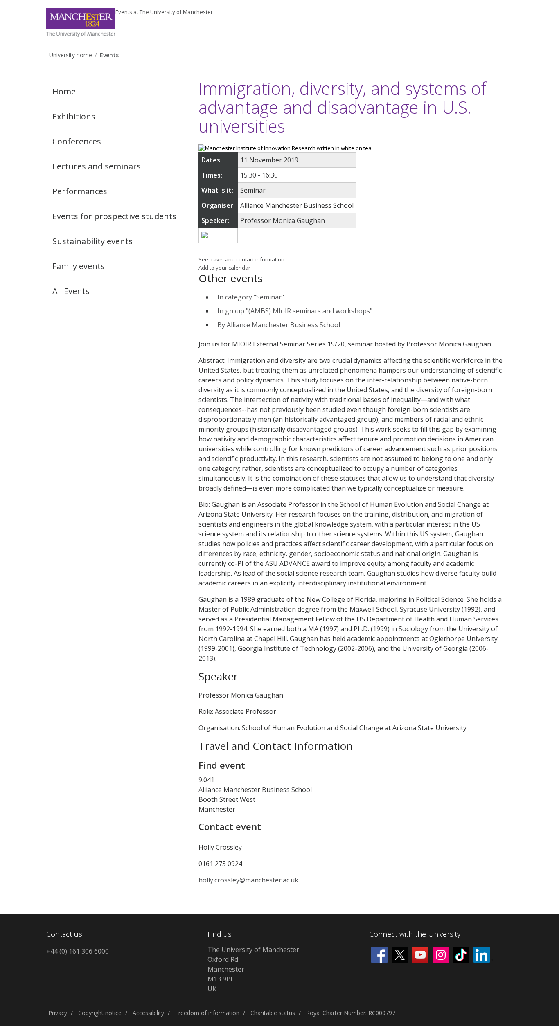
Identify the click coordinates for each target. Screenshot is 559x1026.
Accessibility (148, 1013)
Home (64, 91)
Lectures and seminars (96, 166)
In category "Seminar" (250, 297)
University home (70, 55)
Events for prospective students (114, 216)
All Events (71, 291)
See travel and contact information (241, 259)
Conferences (76, 141)
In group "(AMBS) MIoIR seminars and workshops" (294, 310)
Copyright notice (100, 1013)
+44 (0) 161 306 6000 (77, 951)
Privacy (57, 1013)
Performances (79, 191)
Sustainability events (92, 241)
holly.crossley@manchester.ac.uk (248, 879)
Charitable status (272, 1013)
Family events (78, 266)
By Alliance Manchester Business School (278, 324)
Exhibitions (73, 116)
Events (164, 12)
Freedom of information (207, 1013)
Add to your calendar (224, 267)
